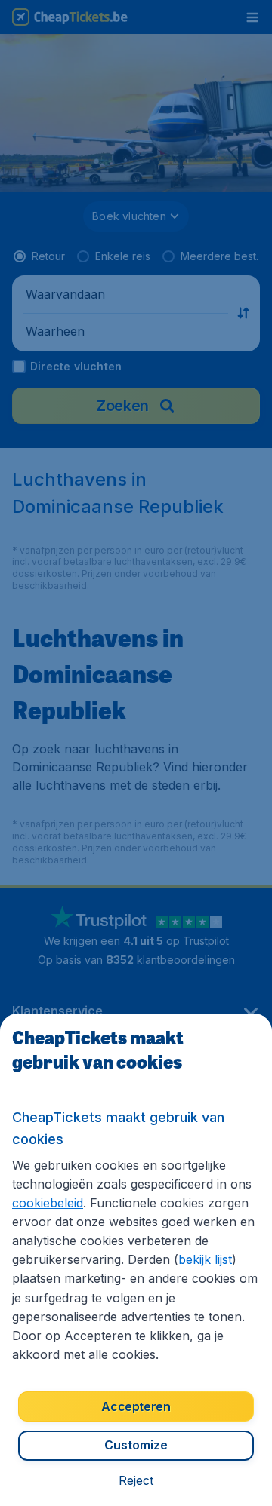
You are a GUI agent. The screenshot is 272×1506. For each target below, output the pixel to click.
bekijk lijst (205, 1259)
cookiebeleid (47, 1202)
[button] (136, 1480)
